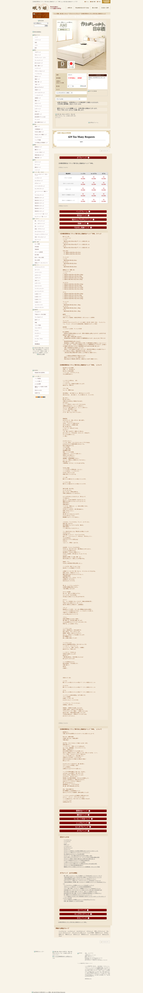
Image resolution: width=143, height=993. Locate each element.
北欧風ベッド (38, 97)
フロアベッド (38, 52)
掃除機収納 (37, 344)
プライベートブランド (74, 13)
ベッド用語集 (38, 378)
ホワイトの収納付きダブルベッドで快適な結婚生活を (77, 860)
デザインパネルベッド (40, 71)
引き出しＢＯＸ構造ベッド (41, 134)
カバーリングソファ (39, 291)
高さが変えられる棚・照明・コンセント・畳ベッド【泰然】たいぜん (80, 891)
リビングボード (38, 327)
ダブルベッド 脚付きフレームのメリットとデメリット (77, 852)
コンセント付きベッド (95, 934)
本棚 (36, 322)
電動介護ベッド (38, 157)
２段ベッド (37, 84)
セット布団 (37, 243)
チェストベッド (38, 137)
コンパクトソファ (39, 304)
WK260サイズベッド (39, 205)
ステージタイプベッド (40, 92)
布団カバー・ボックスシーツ (41, 262)
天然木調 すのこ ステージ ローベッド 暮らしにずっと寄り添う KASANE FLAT (83, 890)
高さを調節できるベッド (40, 122)
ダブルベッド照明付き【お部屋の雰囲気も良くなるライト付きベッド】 (81, 851)
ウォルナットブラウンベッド (41, 234)
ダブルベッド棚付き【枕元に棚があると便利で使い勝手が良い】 (79, 859)
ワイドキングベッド (39, 195)
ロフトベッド (38, 161)
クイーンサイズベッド (40, 186)
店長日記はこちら (88, 978)
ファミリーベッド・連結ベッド (41, 192)
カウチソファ (38, 275)
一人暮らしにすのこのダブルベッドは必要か (74, 862)
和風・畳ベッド (38, 81)
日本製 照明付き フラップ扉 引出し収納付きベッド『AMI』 (72, 922)
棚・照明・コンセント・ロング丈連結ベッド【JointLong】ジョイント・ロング (83, 875)
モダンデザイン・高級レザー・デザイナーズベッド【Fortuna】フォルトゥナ (82, 880)
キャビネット (38, 333)
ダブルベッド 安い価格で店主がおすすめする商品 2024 (78, 855)
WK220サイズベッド (39, 200)
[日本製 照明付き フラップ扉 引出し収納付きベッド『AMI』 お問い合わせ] (97, 124)
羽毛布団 (37, 246)
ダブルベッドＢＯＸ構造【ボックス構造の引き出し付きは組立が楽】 (80, 863)
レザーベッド (38, 108)
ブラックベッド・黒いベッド (79, 932)
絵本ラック (37, 319)
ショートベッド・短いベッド (41, 213)
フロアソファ (38, 277)
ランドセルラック (39, 317)
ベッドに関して (38, 381)
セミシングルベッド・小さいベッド (41, 175)
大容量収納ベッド (39, 129)
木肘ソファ (37, 280)
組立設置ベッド (38, 114)
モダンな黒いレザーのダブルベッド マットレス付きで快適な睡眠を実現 (81, 857)
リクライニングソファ (40, 267)
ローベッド (37, 164)
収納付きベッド (99, 932)
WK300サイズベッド (39, 211)
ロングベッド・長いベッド (41, 216)
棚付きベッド (68, 934)
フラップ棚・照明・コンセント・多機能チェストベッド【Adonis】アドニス (82, 888)
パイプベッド (38, 68)
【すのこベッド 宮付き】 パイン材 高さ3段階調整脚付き (77, 886)
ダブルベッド (67, 849)
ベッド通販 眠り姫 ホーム (61, 13)
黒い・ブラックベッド (40, 220)
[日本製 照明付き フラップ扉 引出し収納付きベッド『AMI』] (81, 86)
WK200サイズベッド (39, 197)
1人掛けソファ (38, 293)
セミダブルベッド (68, 847)
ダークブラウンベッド (40, 231)
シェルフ (37, 335)
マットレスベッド (39, 60)
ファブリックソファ (39, 288)
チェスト (37, 330)
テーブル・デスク (39, 338)
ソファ (36, 45)
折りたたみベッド (39, 62)
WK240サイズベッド (39, 203)
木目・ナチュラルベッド (40, 237)
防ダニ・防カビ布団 (39, 257)
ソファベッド (38, 39)
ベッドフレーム (67, 839)
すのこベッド (38, 54)
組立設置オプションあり (40, 116)
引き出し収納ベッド (39, 131)
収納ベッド (66, 844)
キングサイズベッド (39, 188)
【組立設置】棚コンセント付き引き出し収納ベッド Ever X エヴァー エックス (83, 877)
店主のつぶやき (38, 390)
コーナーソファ (38, 272)
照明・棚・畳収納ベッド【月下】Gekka (73, 901)
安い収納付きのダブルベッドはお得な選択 (74, 854)
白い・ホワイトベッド (40, 223)
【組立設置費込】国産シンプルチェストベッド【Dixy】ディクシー (80, 879)
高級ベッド (37, 100)
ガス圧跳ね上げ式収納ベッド (41, 142)
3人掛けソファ (38, 299)
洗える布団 (37, 260)
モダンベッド (38, 103)
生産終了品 (37, 392)
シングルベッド (67, 846)
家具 (36, 47)
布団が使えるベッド (39, 155)
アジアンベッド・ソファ (40, 57)
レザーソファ (38, 283)
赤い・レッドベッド (39, 226)
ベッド (65, 843)
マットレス (37, 119)
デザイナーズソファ (39, 307)
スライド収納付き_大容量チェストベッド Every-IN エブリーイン (79, 899)
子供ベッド (37, 111)
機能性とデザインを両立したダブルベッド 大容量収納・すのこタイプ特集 (82, 866)
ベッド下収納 (90, 932)
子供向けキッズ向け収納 (40, 314)
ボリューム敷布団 (39, 252)
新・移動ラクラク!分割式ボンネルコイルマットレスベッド (78, 894)
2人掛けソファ (38, 296)
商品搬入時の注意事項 (40, 372)
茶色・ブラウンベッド (99, 931)
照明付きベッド (85, 934)
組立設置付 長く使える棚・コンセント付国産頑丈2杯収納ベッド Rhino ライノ (83, 893)
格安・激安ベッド (39, 65)
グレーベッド (38, 239)
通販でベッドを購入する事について (41, 387)
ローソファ (37, 269)
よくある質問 (38, 383)
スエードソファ (38, 285)
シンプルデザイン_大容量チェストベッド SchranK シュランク (79, 885)
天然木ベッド (38, 89)
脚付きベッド (38, 167)
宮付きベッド (76, 934)
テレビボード (38, 311)
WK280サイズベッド (39, 208)
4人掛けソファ (38, 302)
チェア (36, 341)
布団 (36, 42)
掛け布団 (37, 254)
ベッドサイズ (67, 841)
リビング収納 (38, 325)
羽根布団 (37, 249)
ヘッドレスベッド (39, 95)
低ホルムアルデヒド (39, 87)
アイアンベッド (38, 106)
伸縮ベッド (37, 79)
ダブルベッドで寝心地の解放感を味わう (73, 865)
